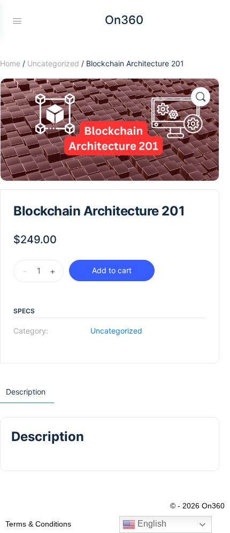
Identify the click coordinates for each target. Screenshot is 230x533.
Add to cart (112, 270)
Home (10, 63)
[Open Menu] (17, 20)
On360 (124, 20)
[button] (200, 96)
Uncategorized (53, 63)
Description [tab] (25, 391)
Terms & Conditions (38, 524)
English (150, 523)
